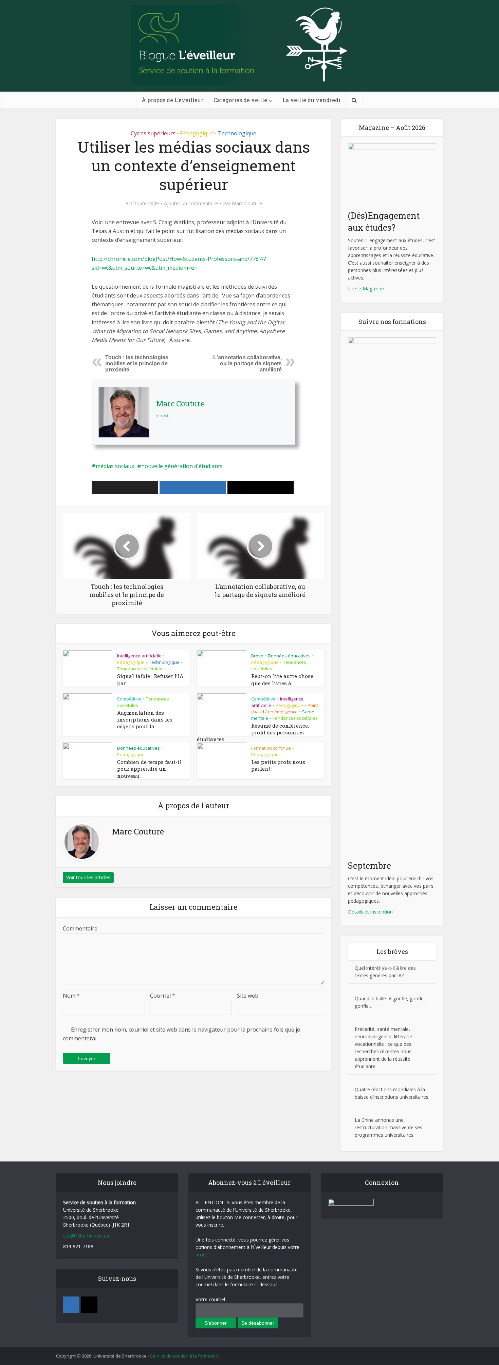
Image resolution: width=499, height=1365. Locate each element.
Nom (71, 995)
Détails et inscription (370, 911)
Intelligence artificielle (139, 656)
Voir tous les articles (88, 877)
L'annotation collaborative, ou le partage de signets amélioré (247, 363)
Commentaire (80, 928)
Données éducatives (289, 656)
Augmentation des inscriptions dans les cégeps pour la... (144, 719)
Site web (247, 995)
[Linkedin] (71, 1304)
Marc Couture (247, 203)
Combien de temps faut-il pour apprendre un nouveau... (149, 768)
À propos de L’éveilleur (172, 99)
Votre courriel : (211, 1299)
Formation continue (271, 748)
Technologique (237, 133)
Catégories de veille (240, 99)
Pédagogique (197, 133)
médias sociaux (115, 466)
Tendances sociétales (139, 669)
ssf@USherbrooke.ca (86, 1235)
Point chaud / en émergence (284, 708)
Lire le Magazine (366, 288)
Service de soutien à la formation (184, 1356)
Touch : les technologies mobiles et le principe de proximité (136, 363)
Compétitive (129, 699)
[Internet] (89, 1304)
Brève (257, 656)
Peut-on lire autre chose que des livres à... (282, 679)
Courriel (162, 995)
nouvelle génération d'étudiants (182, 466)
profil (201, 1254)
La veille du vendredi (311, 99)
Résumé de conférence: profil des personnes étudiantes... (253, 732)
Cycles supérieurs (153, 133)
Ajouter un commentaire (191, 203)
